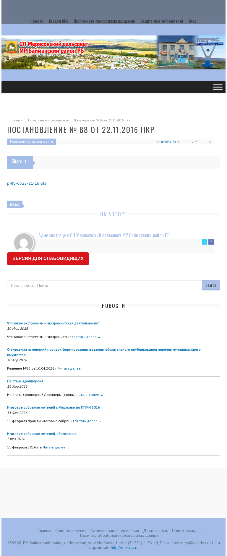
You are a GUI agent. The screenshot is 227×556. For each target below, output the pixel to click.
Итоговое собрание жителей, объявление (42, 433)
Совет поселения (70, 530)
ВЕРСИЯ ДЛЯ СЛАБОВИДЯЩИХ (48, 258)
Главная (17, 120)
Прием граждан (186, 530)
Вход (193, 21)
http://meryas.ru (125, 547)
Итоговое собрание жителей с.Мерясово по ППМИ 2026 (53, 407)
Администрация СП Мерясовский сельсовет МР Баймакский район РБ (104, 235)
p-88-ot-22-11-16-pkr (26, 183)
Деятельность (155, 530)
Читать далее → (87, 336)
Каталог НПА (58, 21)
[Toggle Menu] (218, 87)
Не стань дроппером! (25, 381)
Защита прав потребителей (162, 21)
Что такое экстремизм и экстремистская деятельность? (53, 323)
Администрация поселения (114, 530)
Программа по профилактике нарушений (104, 21)
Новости (36, 21)
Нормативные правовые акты (48, 120)
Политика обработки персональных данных (119, 535)
